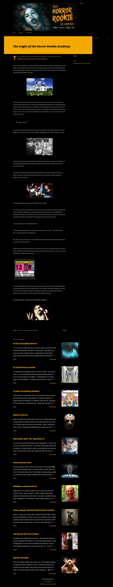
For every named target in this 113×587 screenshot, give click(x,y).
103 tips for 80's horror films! (26, 534)
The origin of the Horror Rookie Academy (81, 63)
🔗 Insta (21, 32)
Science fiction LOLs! (22, 462)
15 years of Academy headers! (26, 391)
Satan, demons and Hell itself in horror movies (33, 510)
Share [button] (75, 56)
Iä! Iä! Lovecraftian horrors (25, 343)
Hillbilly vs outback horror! (25, 486)
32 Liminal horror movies (24, 367)
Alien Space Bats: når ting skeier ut (28, 438)
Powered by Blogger (49, 579)
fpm (51, 581)
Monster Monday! (21, 557)
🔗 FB (14, 32)
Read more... (53, 359)
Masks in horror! (20, 415)
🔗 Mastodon (29, 32)
